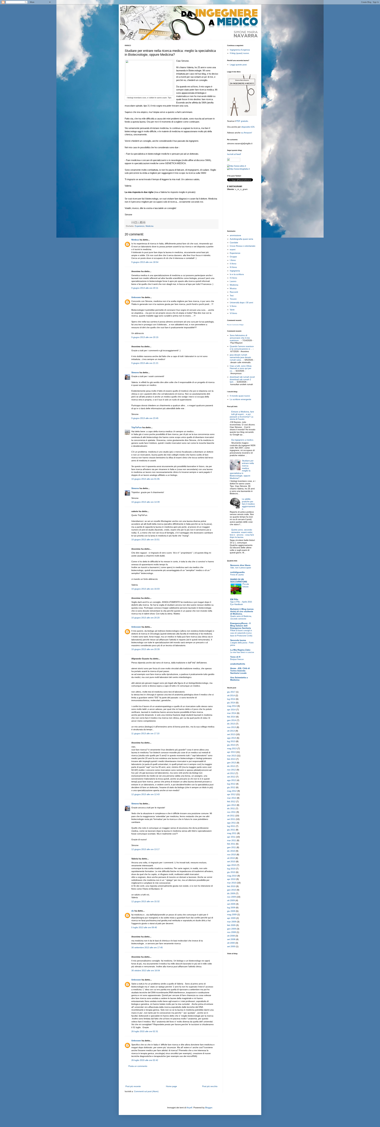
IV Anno (233, 278)
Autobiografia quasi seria (241, 239)
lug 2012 (231, 784)
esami (232, 249)
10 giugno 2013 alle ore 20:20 (145, 617)
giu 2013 (231, 745)
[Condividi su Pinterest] (144, 222)
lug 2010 (231, 868)
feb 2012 (231, 801)
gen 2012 (231, 805)
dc (132, 911)
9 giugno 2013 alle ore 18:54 (144, 262)
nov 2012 (231, 770)
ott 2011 (231, 815)
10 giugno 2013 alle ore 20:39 (145, 649)
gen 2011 (231, 847)
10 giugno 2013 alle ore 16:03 (145, 589)
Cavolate (234, 242)
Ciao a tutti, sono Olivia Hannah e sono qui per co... (240, 368)
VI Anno (233, 313)
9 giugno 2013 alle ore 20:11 (144, 288)
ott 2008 (231, 936)
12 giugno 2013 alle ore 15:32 (145, 901)
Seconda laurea (238, 640)
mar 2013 (231, 755)
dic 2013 (231, 723)
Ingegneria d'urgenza (240, 50)
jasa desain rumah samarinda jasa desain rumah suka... (240, 357)
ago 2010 (231, 865)
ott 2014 (231, 695)
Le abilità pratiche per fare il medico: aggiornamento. (248, 504)
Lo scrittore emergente (240, 399)
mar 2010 (231, 883)
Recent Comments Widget (235, 325)
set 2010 (231, 861)
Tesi (231, 295)
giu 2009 (231, 911)
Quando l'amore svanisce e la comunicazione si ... (242, 347)
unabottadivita (237, 664)
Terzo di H (235, 657)
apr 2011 (231, 837)
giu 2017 (231, 692)
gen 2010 (231, 890)
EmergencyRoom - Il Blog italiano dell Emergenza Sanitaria (240, 625)
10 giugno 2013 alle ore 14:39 (145, 502)
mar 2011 (231, 840)
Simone (135, 372)
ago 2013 (231, 738)
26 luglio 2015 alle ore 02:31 (144, 1031)
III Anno (233, 267)
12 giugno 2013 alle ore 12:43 (145, 794)
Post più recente (133, 1086)
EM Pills (234, 599)
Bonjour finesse (237, 659)
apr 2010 (231, 879)
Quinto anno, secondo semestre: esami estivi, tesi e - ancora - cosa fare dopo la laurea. (242, 533)
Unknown (136, 297)
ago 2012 (231, 780)
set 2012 (231, 776)
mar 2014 (231, 713)
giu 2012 (231, 787)
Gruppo (233, 256)
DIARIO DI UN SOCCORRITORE (238, 580)
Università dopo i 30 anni (241, 302)
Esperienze (139, 226)
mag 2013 (232, 748)
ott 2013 (231, 731)
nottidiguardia (237, 572)
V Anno (233, 306)
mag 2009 (232, 914)
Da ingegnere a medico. (242, 440)
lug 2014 (231, 699)
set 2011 (231, 819)
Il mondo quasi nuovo (240, 396)
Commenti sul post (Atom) (146, 1091)
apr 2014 (231, 709)
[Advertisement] (171, 1076)
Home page (171, 1086)
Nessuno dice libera (240, 565)
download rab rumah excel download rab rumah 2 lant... (242, 379)
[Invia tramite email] (132, 222)
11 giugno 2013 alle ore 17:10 (145, 733)
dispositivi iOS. (248, 127)
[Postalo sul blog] (135, 222)
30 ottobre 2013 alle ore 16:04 (145, 970)
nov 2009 (231, 897)
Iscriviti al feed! (234, 154)
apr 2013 (231, 752)
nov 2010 (231, 854)
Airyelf (189, 1107)
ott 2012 (231, 773)
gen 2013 (231, 762)
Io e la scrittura (237, 274)
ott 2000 (231, 943)
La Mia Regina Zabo (240, 650)
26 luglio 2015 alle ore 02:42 (144, 1060)
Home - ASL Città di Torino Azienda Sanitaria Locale (240, 670)
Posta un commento (137, 1066)
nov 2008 (231, 932)
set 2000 (231, 946)
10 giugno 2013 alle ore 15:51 (145, 539)
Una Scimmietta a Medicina (239, 678)
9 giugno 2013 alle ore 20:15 (144, 337)
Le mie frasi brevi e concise (242, 652)
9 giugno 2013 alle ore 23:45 (144, 418)
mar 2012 (231, 798)
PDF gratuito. (242, 121)
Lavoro (233, 281)
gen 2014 (231, 720)
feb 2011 (231, 844)
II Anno (233, 263)
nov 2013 (231, 727)
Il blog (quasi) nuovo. (240, 53)
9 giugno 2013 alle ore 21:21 (144, 363)
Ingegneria (235, 271)
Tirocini (233, 299)
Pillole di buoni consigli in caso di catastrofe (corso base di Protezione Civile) (241, 633)
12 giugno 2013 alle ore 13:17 (145, 849)
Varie (232, 309)
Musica (233, 288)
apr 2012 (231, 794)
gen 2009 (231, 929)
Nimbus (135, 239)
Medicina (149, 226)
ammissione (235, 235)
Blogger (208, 1107)
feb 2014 (231, 716)
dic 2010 (231, 851)
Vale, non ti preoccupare (240, 568)
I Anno (233, 260)
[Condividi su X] (138, 222)
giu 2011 (231, 830)
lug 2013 (231, 741)
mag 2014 (232, 706)
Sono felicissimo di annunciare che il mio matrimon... (240, 338)
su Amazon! (246, 132)
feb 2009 (231, 925)
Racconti (234, 292)
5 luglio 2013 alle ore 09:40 (144, 927)
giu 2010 (231, 872)
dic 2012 (231, 766)
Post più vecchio (209, 1086)
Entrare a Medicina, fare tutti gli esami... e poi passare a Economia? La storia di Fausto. (242, 415)
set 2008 (231, 939)
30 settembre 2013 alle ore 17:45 (147, 947)
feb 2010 (231, 886)
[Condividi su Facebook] (141, 222)
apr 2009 (231, 918)
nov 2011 (231, 812)
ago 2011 (231, 823)
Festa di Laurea (237, 575)
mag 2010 (232, 876)
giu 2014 (231, 702)
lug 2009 (231, 907)
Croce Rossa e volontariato (242, 246)
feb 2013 (231, 759)
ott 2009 (231, 900)
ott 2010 (231, 858)
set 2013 (231, 734)
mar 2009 (231, 921)
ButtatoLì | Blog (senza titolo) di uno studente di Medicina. (242, 611)
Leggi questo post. (238, 64)
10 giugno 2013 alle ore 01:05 (145, 479)
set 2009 (231, 904)
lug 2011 (231, 826)
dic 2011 (231, 808)
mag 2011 (231, 833)
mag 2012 (232, 791)
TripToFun (136, 427)
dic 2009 (231, 893)
